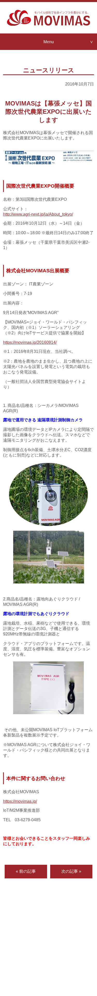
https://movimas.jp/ (20, 801)
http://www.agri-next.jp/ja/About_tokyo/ (38, 214)
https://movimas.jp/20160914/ (30, 342)
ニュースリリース (48, 70)
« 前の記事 (26, 871)
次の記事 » (71, 871)
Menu (48, 41)
